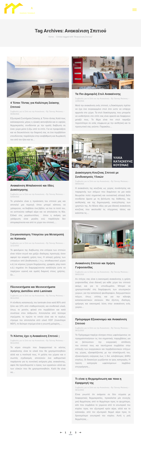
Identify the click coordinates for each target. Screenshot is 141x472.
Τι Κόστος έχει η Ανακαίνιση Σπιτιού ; (35, 335)
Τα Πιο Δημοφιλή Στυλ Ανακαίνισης (98, 93)
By (54, 111)
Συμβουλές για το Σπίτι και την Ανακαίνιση (27, 111)
